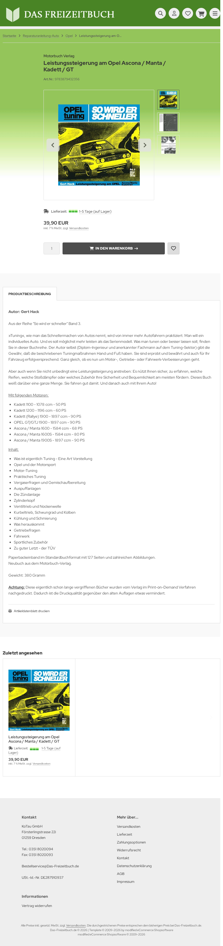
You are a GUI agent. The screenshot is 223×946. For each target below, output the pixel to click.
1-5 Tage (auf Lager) (95, 211)
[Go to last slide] (53, 145)
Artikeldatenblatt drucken (32, 611)
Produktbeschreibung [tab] (29, 294)
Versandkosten (79, 228)
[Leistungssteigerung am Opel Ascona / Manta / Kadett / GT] (39, 700)
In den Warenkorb (114, 248)
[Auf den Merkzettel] (173, 248)
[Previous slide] (12, 717)
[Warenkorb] (201, 13)
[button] (168, 100)
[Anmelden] (174, 13)
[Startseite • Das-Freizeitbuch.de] (60, 22)
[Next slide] (144, 145)
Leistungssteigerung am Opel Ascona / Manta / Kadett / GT (34, 739)
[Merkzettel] (187, 13)
